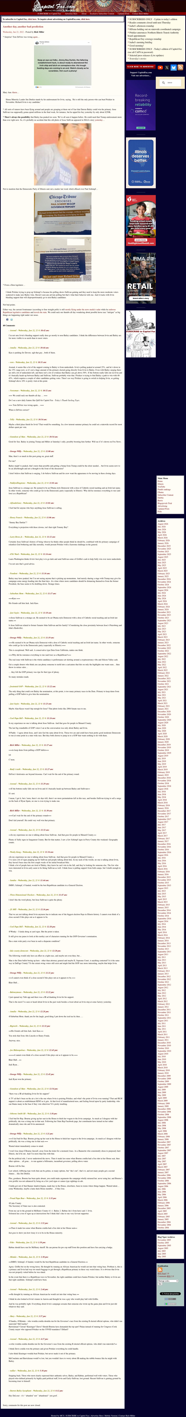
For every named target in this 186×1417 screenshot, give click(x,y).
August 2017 (163, 821)
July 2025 (162, 559)
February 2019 (164, 772)
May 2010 (162, 1062)
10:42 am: (45, 330)
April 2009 (162, 1097)
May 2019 (162, 764)
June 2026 (162, 529)
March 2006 (163, 1200)
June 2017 (162, 827)
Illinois (160, 484)
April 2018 (162, 799)
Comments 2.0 (166, 1276)
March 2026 (163, 537)
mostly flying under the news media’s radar (83, 309)
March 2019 (163, 769)
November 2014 (164, 913)
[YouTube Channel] (160, 69)
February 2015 (164, 904)
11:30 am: (48, 810)
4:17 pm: (44, 1339)
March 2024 (163, 603)
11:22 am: (51, 686)
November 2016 (164, 846)
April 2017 (162, 833)
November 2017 (164, 813)
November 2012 (164, 979)
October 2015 (163, 882)
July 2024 (162, 592)
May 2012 (162, 995)
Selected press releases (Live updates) (146, 55)
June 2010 (162, 1059)
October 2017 (163, 816)
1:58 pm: (42, 1242)
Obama (160, 492)
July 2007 (162, 1155)
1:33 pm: (53, 1198)
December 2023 (164, 612)
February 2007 (164, 1169)
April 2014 (162, 932)
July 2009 (162, 1089)
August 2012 (163, 987)
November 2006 (164, 1177)
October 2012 (163, 982)
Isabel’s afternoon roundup (141, 25)
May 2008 (162, 1128)
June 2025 (162, 562)
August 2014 (163, 921)
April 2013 (162, 965)
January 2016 (163, 874)
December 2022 (164, 645)
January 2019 (163, 775)
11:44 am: (44, 880)
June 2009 (162, 1092)
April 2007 (162, 1164)
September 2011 (164, 1017)
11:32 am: (45, 829)
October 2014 (163, 915)
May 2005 (162, 1256)
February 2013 (164, 971)
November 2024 (164, 581)
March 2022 (163, 670)
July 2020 (162, 725)
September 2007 (164, 1150)
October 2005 (163, 1242)
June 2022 (162, 661)
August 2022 (163, 656)
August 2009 (163, 1086)
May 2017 (162, 830)
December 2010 (164, 1042)
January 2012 (163, 1006)
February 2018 (164, 805)
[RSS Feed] (180, 69)
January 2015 (163, 907)
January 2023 (163, 642)
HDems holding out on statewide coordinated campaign (154, 29)
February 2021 (164, 706)
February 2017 (164, 838)
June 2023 (162, 628)
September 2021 (164, 686)
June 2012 (162, 993)
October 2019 (163, 750)
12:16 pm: (45, 909)
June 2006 (162, 1191)
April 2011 (162, 1031)
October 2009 (163, 1081)
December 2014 (164, 910)
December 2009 (164, 1075)
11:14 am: (47, 554)
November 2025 (164, 548)
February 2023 (164, 639)
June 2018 (162, 794)
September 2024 (164, 587)
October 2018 (163, 783)
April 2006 (162, 1197)
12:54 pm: (53, 1088)
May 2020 (162, 730)
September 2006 (164, 1183)
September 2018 (164, 786)
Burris (160, 500)
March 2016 (163, 868)
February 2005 (164, 1216)
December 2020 (164, 711)
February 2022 (164, 672)
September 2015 (164, 885)
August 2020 (163, 722)
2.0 (163, 1273)
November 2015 (164, 879)
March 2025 (163, 570)
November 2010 (164, 1045)
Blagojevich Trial (165, 503)
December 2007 (164, 1142)
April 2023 (162, 634)
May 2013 (162, 962)
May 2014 (162, 929)
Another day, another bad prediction (23, 26)
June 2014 (162, 926)
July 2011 (162, 1023)
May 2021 (162, 697)
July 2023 (162, 626)
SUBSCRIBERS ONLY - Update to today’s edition (153, 19)
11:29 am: (45, 783)
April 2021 (162, 700)
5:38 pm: (44, 1370)
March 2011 (163, 1034)
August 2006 (163, 1186)
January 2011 (163, 1039)
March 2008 (163, 1133)
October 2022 (163, 650)
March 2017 (163, 835)
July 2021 (162, 692)
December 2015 (164, 877)
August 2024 (163, 590)
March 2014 (163, 935)
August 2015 (163, 888)
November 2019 (164, 747)
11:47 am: (63, 894)
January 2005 (163, 1219)
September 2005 (164, 1245)
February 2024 (164, 606)
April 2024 (162, 601)
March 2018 (163, 802)
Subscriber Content (165, 495)
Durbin (160, 497)
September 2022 (164, 653)
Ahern (14, 92)
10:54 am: (42, 419)
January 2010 (163, 1073)
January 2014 (163, 940)
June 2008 (162, 1125)
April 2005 (162, 1211)
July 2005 (162, 1251)
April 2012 (162, 998)
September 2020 (164, 719)
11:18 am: (47, 612)
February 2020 (164, 739)
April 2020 (162, 733)
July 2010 (162, 1056)
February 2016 (164, 871)
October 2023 (163, 617)
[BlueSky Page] (174, 69)
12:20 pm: (51, 926)
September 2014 (164, 918)
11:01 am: (53, 482)
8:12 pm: (59, 1390)
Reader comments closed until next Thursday (150, 22)
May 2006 (162, 1194)
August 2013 (163, 954)
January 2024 (163, 609)
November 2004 (164, 1224)
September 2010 (164, 1051)
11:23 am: (47, 703)
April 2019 (162, 766)
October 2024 (163, 584)
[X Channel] (167, 69)
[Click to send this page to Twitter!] (11, 319)
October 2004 (163, 1227)
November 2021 (164, 681)
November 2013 (164, 946)
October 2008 (163, 1114)
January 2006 (163, 1205)
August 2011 (163, 1020)
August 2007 (163, 1153)
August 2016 (163, 855)
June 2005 (162, 1253)
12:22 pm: (50, 992)
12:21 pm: (50, 972)
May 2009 (162, 1095)
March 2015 (163, 902)
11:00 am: (50, 451)
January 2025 (163, 576)
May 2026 (162, 532)
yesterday (99, 120)
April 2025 (162, 568)
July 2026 (162, 526)
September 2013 (164, 951)
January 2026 (163, 543)
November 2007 (164, 1144)
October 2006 (163, 1180)
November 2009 (164, 1078)
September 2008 (164, 1117)
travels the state (40, 312)
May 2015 (162, 896)
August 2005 (163, 1248)
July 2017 (162, 824)
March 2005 (163, 1213)
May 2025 (162, 565)
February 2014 (164, 937)
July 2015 (162, 890)
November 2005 (164, 1239)
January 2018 (163, 808)
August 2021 (163, 689)
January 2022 (163, 675)
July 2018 (162, 791)
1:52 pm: (44, 1223)
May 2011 (162, 1028)
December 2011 (164, 1009)
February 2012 (164, 1004)
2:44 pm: (44, 1289)
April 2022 (162, 667)
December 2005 (164, 1208)
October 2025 (163, 551)
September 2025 (164, 554)
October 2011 (163, 1015)
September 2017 (164, 819)
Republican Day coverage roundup (145, 38)
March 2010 (163, 1067)
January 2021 (163, 708)
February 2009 (164, 1103)
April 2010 (162, 1064)
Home (160, 481)
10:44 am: (44, 347)
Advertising (162, 506)
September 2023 (164, 620)
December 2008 (164, 1108)
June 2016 (162, 860)
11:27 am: (48, 745)
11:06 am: (50, 517)
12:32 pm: (46, 1026)
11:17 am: (52, 593)
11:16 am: (46, 573)
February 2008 (164, 1136)
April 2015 (162, 899)
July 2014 (162, 924)
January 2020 (163, 741)
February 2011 (164, 1037)
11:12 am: (51, 536)
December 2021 (164, 678)
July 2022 (162, 659)
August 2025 (163, 557)
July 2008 (162, 1122)
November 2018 (164, 780)
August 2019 (163, 755)
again (35, 36)
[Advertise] (140, 68)
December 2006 (164, 1175)
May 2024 (162, 598)
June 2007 (162, 1158)
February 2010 (164, 1070)
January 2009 (163, 1106)
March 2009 (163, 1100)
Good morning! (136, 45)
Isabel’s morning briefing (140, 42)
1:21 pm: (49, 1133)
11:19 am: (50, 637)
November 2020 (164, 714)
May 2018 (162, 797)
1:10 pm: (53, 1113)
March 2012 (163, 1001)
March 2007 (163, 1166)
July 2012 (162, 990)
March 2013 (163, 968)
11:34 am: (49, 852)
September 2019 (164, 752)
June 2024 (162, 595)
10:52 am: (47, 390)
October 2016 (163, 849)
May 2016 (162, 863)
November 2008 (164, 1111)
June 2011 (162, 1026)
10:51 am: (42, 362)
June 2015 (162, 893)
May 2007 (162, 1161)
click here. (85, 19)
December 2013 (164, 943)
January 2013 (163, 973)
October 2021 (163, 684)
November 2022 (164, 648)
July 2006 (162, 1189)
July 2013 (162, 957)
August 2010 (163, 1053)
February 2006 (164, 1202)
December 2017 (164, 810)
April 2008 (162, 1131)
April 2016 (162, 866)
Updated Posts (163, 508)
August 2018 (163, 788)
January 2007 (163, 1172)
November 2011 (164, 1012)
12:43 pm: (53, 1050)
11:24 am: (51, 718)
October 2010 (163, 1048)
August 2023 (163, 623)
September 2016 (164, 852)
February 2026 (164, 540)
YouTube (161, 486)
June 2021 (162, 695)
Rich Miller (15, 745)
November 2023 (164, 615)
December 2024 (164, 579)
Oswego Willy (15, 451)
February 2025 (164, 573)
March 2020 (163, 736)
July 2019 (162, 758)
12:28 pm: (44, 1011)
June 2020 (162, 728)
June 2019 (162, 761)
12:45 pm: (50, 1074)
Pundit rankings (164, 489)
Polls (160, 511)
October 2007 (163, 1147)
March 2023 (163, 637)
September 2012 (164, 984)
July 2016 (162, 857)
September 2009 (164, 1084)
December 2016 (164, 844)
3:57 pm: (42, 1316)
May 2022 (162, 664)
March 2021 (163, 703)
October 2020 (163, 717)
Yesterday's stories (137, 58)
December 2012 (164, 976)
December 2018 (164, 777)
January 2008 (163, 1139)
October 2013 (163, 948)
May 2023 (162, 631)
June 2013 (162, 959)
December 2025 (164, 546)
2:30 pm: (45, 1256)
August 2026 (163, 523)
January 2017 (163, 841)
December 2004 (164, 1222)
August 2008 (163, 1120)
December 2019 (164, 744)
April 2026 (162, 534)
